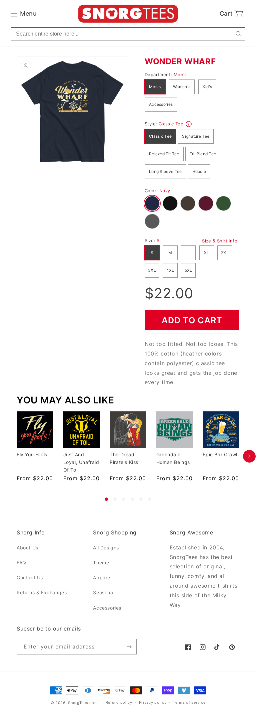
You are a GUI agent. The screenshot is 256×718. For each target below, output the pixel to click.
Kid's (207, 86)
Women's (181, 86)
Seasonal (103, 592)
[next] (249, 456)
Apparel (102, 577)
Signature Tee (195, 136)
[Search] (238, 34)
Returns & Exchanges (42, 592)
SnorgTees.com (83, 702)
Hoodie (199, 171)
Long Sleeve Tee (165, 171)
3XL (152, 270)
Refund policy (119, 702)
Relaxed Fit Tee (164, 153)
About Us (27, 547)
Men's (155, 86)
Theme (101, 562)
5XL (188, 270)
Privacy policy (153, 702)
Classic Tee (160, 136)
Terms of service (189, 702)
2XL (225, 252)
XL (206, 252)
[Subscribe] (129, 646)
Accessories (161, 104)
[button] (23, 13)
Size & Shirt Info (219, 240)
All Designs (106, 547)
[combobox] (128, 34)
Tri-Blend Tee (203, 153)
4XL (170, 270)
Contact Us (30, 577)
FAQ (21, 562)
